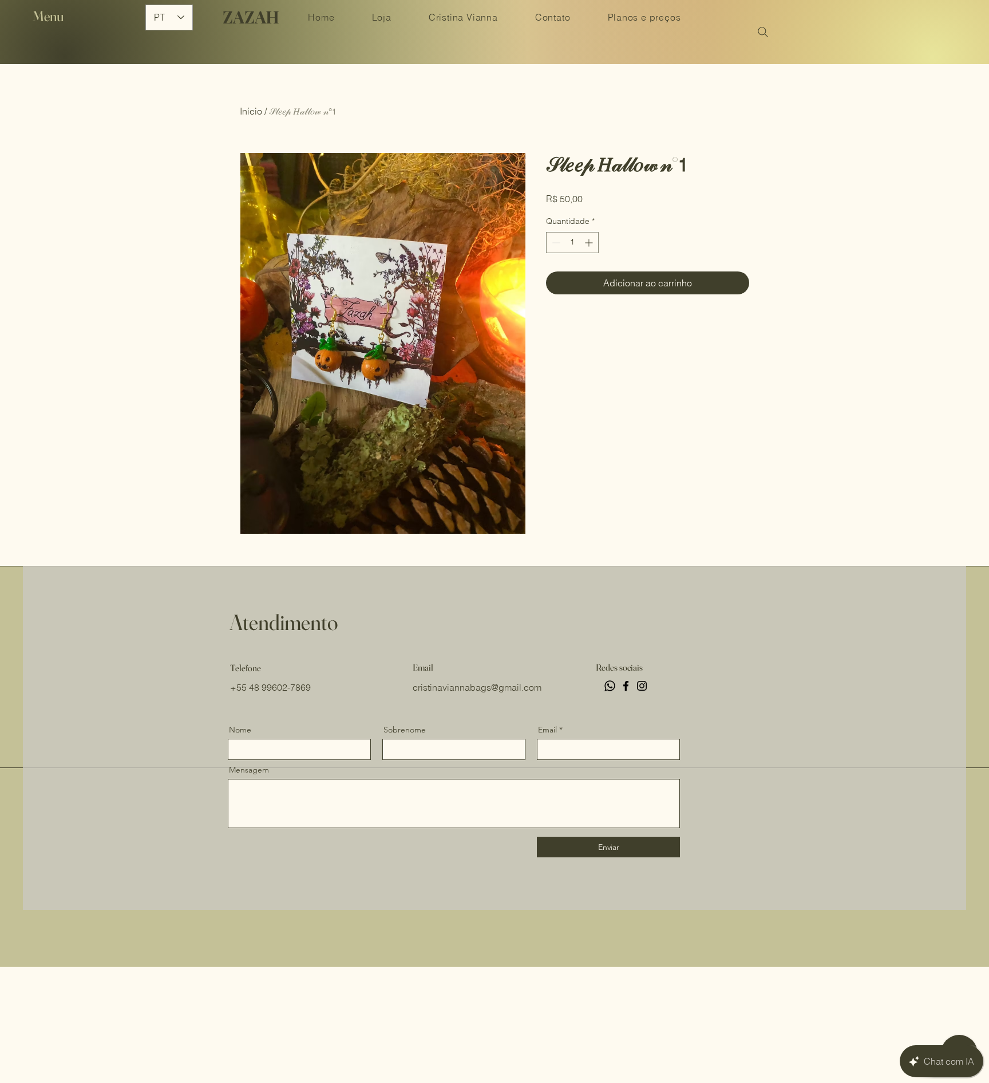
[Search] (763, 32)
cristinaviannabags (452, 687)
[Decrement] (555, 243)
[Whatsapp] (609, 685)
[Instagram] (641, 685)
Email (547, 730)
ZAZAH (251, 16)
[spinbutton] (572, 243)
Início (251, 111)
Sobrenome (404, 730)
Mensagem (249, 770)
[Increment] (590, 243)
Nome (240, 730)
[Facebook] (625, 685)
